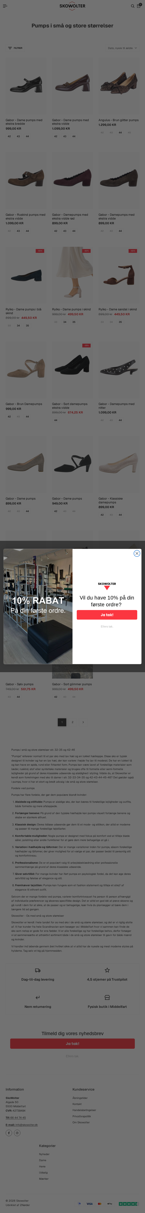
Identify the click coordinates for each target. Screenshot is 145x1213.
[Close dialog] (137, 553)
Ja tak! (107, 614)
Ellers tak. (107, 626)
